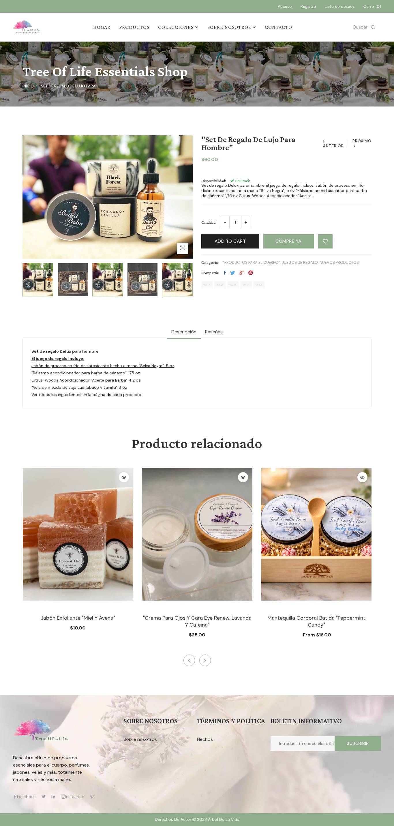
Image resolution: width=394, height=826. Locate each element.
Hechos (205, 739)
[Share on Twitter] (232, 272)
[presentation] (189, 660)
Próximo (362, 141)
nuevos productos (339, 262)
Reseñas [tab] (214, 332)
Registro (308, 6)
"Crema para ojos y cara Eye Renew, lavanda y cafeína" (197, 621)
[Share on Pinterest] (250, 272)
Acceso (285, 6)
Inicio (28, 86)
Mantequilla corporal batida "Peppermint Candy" (316, 621)
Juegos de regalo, (300, 262)
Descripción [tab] (183, 332)
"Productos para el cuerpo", (251, 262)
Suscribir (358, 743)
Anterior (333, 145)
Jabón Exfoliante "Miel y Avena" (78, 617)
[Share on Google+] (241, 272)
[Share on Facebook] (225, 272)
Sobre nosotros (140, 739)
